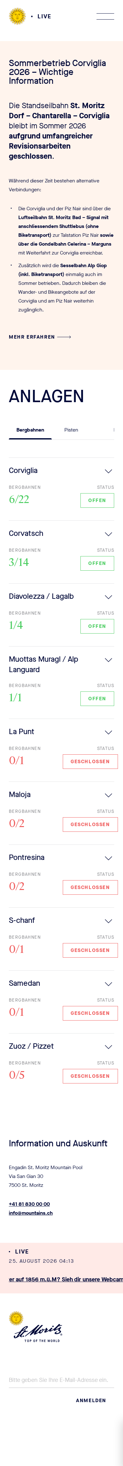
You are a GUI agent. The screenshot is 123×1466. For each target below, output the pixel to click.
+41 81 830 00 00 (29, 1204)
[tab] (30, 432)
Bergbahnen (30, 429)
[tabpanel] (61, 776)
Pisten (71, 429)
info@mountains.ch (31, 1213)
